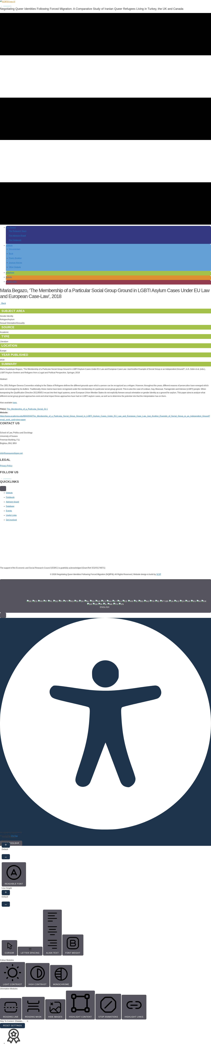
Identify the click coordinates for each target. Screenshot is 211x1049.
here (15, 403)
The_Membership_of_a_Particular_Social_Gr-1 (27, 409)
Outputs (9, 493)
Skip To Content (7, 1021)
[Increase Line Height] (6, 892)
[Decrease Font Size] (6, 856)
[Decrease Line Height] (6, 904)
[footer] (3, 488)
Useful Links (11, 515)
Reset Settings (12, 1026)
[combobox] (105, 596)
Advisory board (12, 502)
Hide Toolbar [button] (11, 843)
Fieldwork (10, 497)
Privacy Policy (6, 466)
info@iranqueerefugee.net (11, 453)
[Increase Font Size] (6, 845)
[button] (3, 615)
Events (9, 511)
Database (10, 506)
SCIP (158, 574)
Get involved (11, 520)
